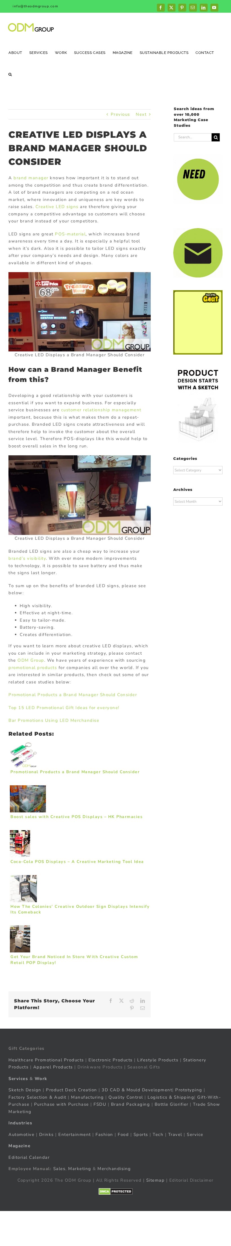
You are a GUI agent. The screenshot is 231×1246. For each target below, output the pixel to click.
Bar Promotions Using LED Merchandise (53, 720)
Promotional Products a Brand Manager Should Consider (72, 695)
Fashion (104, 1134)
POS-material (70, 234)
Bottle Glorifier (170, 1104)
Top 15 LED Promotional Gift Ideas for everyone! (63, 708)
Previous (120, 114)
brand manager (31, 178)
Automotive (21, 1134)
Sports (141, 1134)
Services (18, 1078)
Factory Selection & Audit (37, 1097)
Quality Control (125, 1097)
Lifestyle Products (157, 1060)
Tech (158, 1134)
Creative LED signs (57, 206)
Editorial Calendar (29, 1157)
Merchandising (114, 1168)
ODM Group (30, 660)
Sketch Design (24, 1090)
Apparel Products (53, 1067)
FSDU (100, 1104)
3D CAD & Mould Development (137, 1090)
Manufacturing (87, 1097)
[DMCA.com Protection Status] (116, 1191)
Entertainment (74, 1134)
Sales (59, 1168)
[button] (10, 74)
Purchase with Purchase (61, 1104)
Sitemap (155, 1180)
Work (41, 1078)
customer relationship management (101, 410)
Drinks (46, 1134)
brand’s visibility (27, 558)
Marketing (79, 1168)
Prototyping (188, 1090)
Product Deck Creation (71, 1090)
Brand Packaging (130, 1104)
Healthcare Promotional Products (46, 1060)
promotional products (32, 667)
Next (141, 114)
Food (123, 1134)
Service (196, 1134)
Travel (175, 1134)
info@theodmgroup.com (35, 6)
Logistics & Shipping (171, 1097)
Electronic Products (110, 1060)
